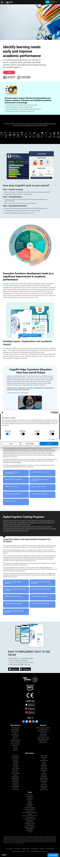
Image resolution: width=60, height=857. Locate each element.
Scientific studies (9, 283)
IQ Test (29, 831)
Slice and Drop (44, 781)
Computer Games (43, 729)
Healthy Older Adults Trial (43, 731)
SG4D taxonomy (43, 742)
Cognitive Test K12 (10, 501)
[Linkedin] (36, 721)
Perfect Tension (44, 779)
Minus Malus (44, 776)
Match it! (15, 775)
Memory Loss (15, 739)
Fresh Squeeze (44, 770)
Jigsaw (44, 771)
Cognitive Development (29, 809)
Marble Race (15, 779)
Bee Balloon (44, 765)
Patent (29, 801)
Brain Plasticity (15, 734)
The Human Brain (15, 727)
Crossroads (44, 766)
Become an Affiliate (50, 848)
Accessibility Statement (36, 851)
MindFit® (30, 802)
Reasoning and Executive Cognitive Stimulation (14, 611)
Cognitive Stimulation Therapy (30, 815)
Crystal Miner (15, 762)
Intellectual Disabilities (15, 740)
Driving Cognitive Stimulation (39, 596)
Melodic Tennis (15, 781)
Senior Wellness (43, 734)
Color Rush (15, 787)
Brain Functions (15, 742)
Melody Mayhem (15, 786)
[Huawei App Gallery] (30, 712)
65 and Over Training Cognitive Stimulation (13, 582)
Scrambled (15, 783)
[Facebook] (23, 721)
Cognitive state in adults (43, 739)
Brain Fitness (15, 735)
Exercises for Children (30, 807)
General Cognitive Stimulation (13, 596)
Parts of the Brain (15, 731)
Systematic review (43, 740)
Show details (52, 439)
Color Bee (44, 763)
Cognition (15, 737)
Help (29, 851)
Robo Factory (15, 765)
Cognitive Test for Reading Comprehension (12, 472)
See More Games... (44, 789)
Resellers (30, 806)
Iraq (5, 854)
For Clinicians (30, 796)
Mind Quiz (29, 814)
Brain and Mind (15, 729)
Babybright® (30, 804)
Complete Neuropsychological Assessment (39, 479)
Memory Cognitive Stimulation (13, 603)
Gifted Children (29, 828)
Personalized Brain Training (29, 818)
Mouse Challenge (44, 778)
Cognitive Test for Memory (38, 486)
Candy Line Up (44, 757)
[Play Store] (25, 669)
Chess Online (15, 755)
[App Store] (13, 669)
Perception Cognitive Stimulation (40, 603)
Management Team (26, 848)
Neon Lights (15, 770)
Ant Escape (15, 766)
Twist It (44, 783)
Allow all (49, 443)
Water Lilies (44, 784)
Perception (15, 748)
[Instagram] (33, 721)
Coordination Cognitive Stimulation (40, 589)
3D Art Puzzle (15, 789)
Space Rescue (15, 776)
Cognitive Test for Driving (12, 486)
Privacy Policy (17, 848)
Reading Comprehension (29, 827)
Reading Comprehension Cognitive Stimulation (40, 582)
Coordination (15, 745)
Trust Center (44, 851)
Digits (44, 762)
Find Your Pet (15, 784)
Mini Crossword (15, 757)
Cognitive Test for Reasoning (39, 493)
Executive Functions (15, 743)
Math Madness (15, 778)
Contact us (24, 851)
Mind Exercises (29, 817)
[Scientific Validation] (30, 140)
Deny (11, 443)
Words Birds (44, 787)
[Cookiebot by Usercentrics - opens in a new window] (52, 412)
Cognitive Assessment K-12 (30, 335)
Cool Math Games (30, 825)
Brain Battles (30, 830)
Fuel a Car (44, 773)
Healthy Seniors (43, 735)
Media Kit (42, 848)
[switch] (23, 434)
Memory (15, 747)
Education (29, 799)
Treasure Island (15, 768)
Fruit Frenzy (15, 758)
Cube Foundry (44, 768)
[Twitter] (26, 721)
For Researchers (30, 798)
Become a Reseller (16, 851)
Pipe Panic (15, 760)
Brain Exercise (29, 810)
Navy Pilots (43, 732)
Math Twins (44, 775)
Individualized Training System (30, 812)
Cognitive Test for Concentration (40, 472)
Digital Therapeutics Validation (43, 727)
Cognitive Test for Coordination (13, 479)
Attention (15, 750)
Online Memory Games (29, 823)
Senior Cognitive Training (43, 737)
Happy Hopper (44, 755)
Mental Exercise (29, 822)
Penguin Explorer (44, 760)
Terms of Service (9, 848)
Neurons (15, 732)
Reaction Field (44, 786)
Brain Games (30, 820)
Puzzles (44, 758)
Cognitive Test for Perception (13, 493)
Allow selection (30, 443)
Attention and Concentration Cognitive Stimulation (15, 589)
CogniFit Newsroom (35, 848)
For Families (30, 794)
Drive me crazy (15, 771)
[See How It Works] (11, 89)
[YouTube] (30, 721)
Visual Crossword (15, 773)
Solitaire (15, 763)
